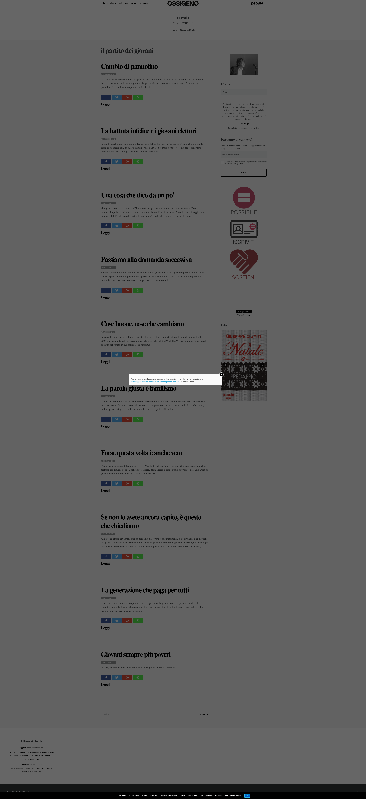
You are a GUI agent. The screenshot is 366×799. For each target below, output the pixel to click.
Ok (247, 796)
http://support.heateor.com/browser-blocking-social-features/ (155, 382)
